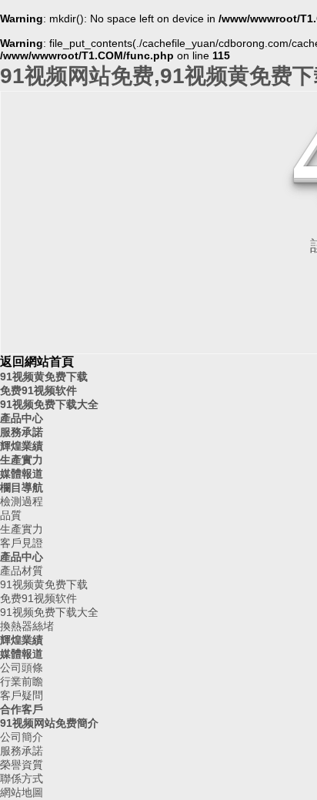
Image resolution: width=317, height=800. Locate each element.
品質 (11, 515)
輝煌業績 (21, 446)
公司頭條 (21, 667)
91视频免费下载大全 (49, 404)
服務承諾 (21, 432)
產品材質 (21, 570)
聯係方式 (21, 778)
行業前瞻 (21, 681)
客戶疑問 (21, 695)
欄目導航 (21, 487)
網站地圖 (21, 792)
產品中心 (21, 418)
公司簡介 (21, 737)
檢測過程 (21, 501)
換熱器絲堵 (27, 626)
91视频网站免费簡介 (49, 723)
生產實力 (21, 460)
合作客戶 (21, 709)
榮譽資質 (21, 764)
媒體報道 (21, 473)
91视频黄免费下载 (44, 376)
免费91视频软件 (38, 390)
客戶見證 (21, 543)
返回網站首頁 (37, 361)
